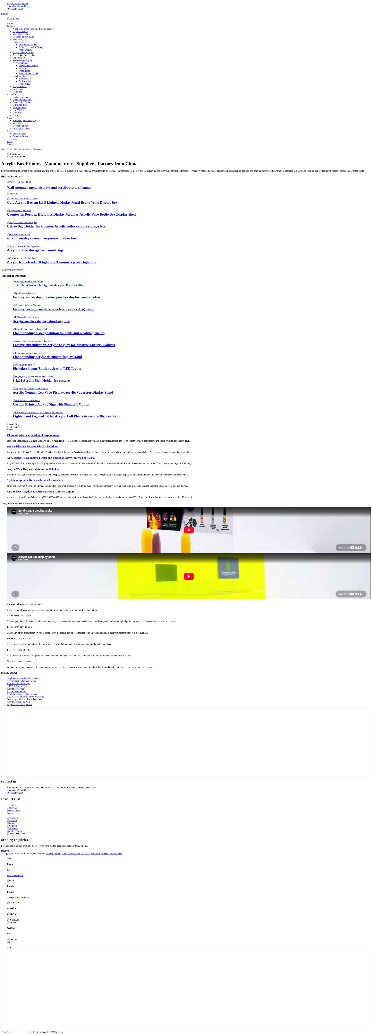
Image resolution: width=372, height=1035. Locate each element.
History (16, 115)
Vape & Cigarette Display (24, 120)
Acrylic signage (20, 63)
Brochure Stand (20, 76)
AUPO (57, 853)
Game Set (17, 91)
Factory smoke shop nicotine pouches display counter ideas (56, 297)
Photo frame (24, 71)
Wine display (19, 123)
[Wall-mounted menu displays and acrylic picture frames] (20, 182)
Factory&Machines (21, 97)
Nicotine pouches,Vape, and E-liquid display (33, 29)
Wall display (24, 84)
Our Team (17, 112)
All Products (116, 853)
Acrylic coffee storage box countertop (35, 250)
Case (15, 139)
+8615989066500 (15, 9)
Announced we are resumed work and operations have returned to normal (51, 457)
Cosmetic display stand (23, 36)
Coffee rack (18, 89)
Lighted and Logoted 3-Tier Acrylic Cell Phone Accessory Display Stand (66, 416)
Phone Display (25, 50)
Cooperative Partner (22, 102)
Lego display (19, 57)
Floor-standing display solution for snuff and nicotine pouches (58, 333)
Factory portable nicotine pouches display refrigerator (53, 309)
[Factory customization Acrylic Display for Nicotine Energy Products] (32, 341)
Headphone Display (28, 44)
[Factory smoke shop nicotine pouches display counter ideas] (24, 293)
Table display (25, 81)
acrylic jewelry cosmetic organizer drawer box (42, 238)
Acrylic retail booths (16, 691)
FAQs (9, 141)
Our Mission (18, 110)
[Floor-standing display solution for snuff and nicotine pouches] (30, 329)
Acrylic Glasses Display (24, 55)
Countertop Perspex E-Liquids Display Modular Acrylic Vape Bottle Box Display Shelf (71, 214)
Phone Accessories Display (31, 47)
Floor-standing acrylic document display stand (47, 357)
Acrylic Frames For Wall (18, 702)
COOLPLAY (74, 853)
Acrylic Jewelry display (23, 52)
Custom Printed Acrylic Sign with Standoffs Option (51, 404)
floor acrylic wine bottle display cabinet (25, 699)
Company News (20, 136)
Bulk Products (19, 107)
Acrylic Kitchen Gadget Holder (21, 681)
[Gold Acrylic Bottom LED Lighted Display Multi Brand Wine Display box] (22, 198)
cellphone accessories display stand (23, 678)
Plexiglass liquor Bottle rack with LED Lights (47, 368)
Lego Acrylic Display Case (19, 704)
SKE (64, 853)
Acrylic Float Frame (16, 689)
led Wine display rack (17, 686)
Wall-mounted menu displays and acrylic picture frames (49, 187)
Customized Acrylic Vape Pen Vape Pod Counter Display (40, 491)
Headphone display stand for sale (22, 694)
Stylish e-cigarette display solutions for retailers (35, 480)
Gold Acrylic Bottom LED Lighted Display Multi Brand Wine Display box (62, 202)
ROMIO (105, 853)
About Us (11, 94)
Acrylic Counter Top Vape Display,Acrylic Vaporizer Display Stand (63, 392)
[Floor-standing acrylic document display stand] (28, 353)
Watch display (19, 39)
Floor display (25, 78)
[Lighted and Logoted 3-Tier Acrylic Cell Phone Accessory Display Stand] (38, 412)
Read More (12, 193)
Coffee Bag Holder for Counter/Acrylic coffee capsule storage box (56, 226)
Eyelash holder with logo (18, 683)
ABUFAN (95, 853)
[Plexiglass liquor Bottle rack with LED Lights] (24, 364)
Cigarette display (20, 31)
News (9, 131)
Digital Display (20, 42)
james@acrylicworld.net (18, 6)
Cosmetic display (20, 126)
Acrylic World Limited (17, 3)
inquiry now (6, 851)
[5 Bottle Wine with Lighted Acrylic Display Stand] (28, 281)
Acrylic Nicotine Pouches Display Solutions (32, 446)
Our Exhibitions (20, 105)
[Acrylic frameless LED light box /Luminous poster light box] (21, 258)
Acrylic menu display (28, 65)
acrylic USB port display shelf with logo (25, 696)
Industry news (19, 133)
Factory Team (13, 810)
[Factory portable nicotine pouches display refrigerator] (27, 305)
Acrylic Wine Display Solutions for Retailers (33, 469)
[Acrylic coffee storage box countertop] (23, 246)
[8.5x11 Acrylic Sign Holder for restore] (33, 376)
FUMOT (85, 853)
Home (10, 23)
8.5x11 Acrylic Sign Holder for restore (41, 380)
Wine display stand (21, 34)
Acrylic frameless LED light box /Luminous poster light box (51, 262)
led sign (22, 68)
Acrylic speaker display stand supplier (41, 321)
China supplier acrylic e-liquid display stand (33, 435)
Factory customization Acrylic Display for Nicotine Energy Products (64, 345)
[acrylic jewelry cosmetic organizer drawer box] (18, 234)
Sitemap (49, 853)
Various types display (22, 60)
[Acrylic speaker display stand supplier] (26, 317)
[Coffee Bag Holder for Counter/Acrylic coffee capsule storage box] (22, 222)
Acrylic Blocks (20, 86)
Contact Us (12, 144)
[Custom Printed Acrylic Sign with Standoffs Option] (26, 400)
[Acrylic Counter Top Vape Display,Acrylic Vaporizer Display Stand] (30, 388)
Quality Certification (22, 99)
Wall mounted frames (28, 73)
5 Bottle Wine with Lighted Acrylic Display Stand (49, 285)
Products (11, 26)
